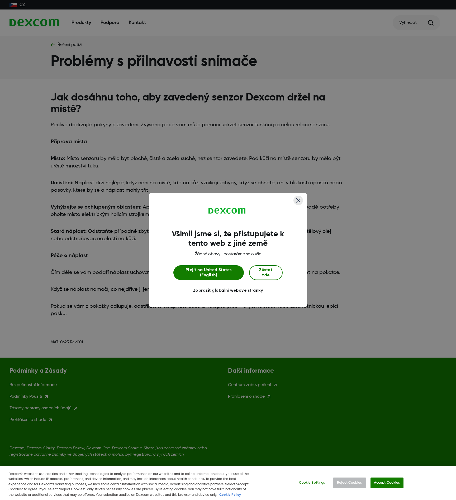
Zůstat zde (265, 272)
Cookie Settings (312, 482)
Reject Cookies (349, 482)
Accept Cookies (387, 482)
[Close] (298, 200)
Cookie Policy (230, 494)
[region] (228, 483)
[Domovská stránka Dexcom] (227, 211)
